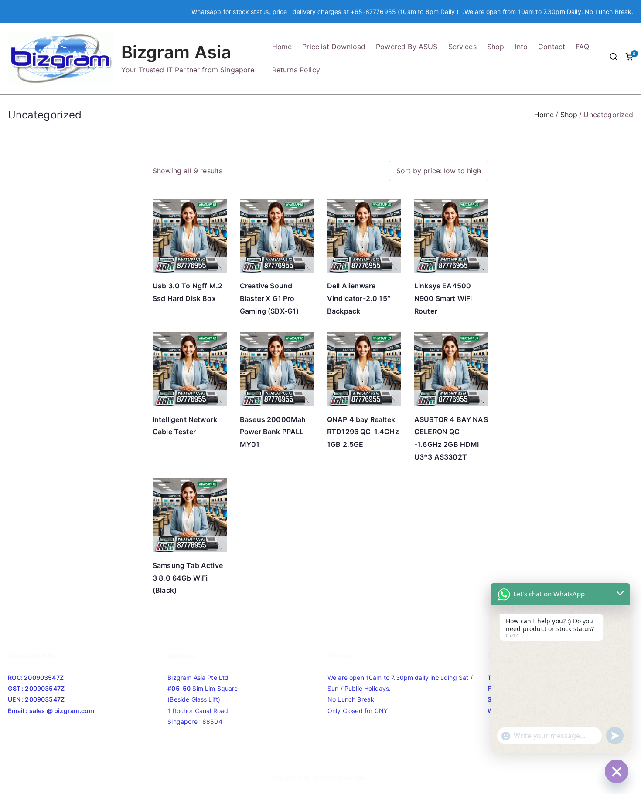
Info (521, 46)
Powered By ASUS (406, 46)
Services (462, 46)
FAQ (582, 46)
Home (282, 46)
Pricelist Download (333, 46)
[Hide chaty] (616, 771)
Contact (551, 46)
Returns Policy (296, 69)
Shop (496, 46)
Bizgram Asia (176, 52)
